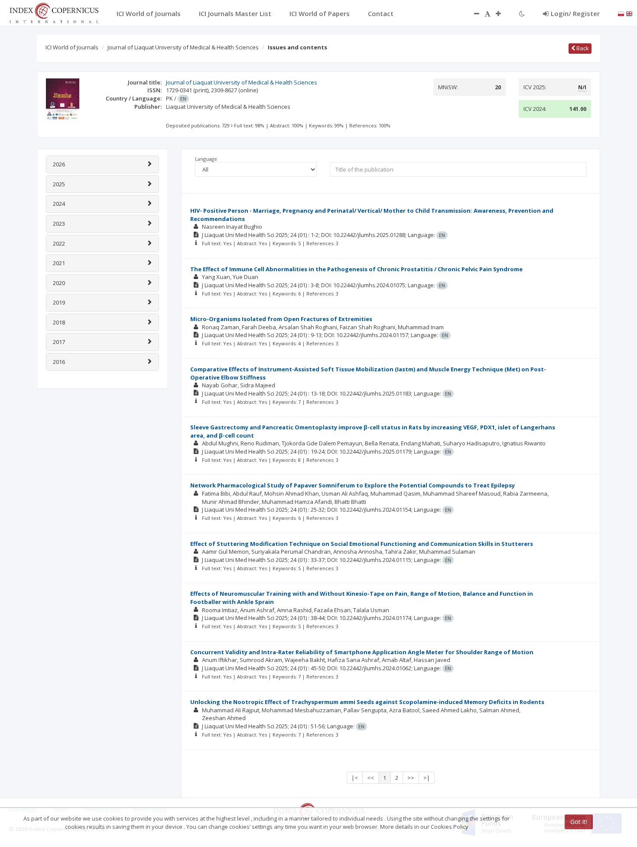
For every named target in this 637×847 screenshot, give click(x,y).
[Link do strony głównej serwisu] (53, 12)
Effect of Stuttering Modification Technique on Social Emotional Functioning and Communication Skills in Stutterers (361, 544)
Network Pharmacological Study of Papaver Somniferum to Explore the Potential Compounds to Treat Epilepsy (352, 485)
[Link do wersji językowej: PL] (621, 13)
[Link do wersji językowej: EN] (629, 13)
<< (370, 778)
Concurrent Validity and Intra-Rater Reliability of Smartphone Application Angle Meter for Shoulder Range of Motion (361, 652)
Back (582, 48)
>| (426, 778)
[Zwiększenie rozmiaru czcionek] (502, 13)
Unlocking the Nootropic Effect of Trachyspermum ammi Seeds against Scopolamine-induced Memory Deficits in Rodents (367, 702)
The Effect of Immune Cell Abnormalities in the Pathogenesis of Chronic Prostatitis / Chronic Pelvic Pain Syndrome (356, 269)
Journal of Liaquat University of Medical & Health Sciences (183, 47)
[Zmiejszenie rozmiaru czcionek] (472, 13)
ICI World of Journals (72, 47)
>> (410, 778)
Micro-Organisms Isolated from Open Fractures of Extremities (281, 319)
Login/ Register (575, 13)
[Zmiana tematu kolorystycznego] (522, 13)
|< (354, 778)
